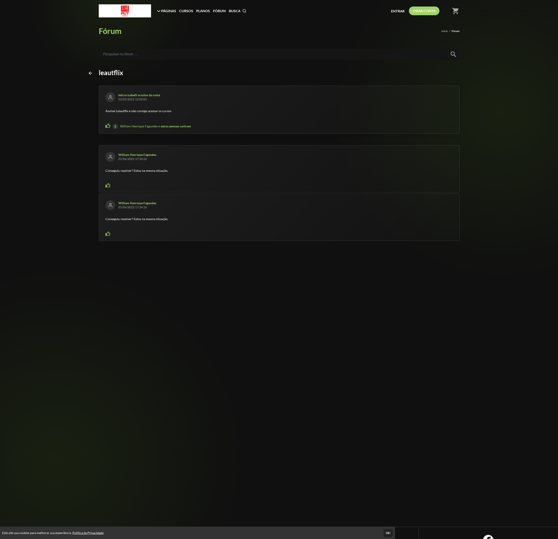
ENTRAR (398, 11)
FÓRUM (219, 11)
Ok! (388, 533)
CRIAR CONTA (424, 11)
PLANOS (203, 11)
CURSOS (186, 11)
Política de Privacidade (88, 533)
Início (444, 31)
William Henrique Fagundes (139, 126)
